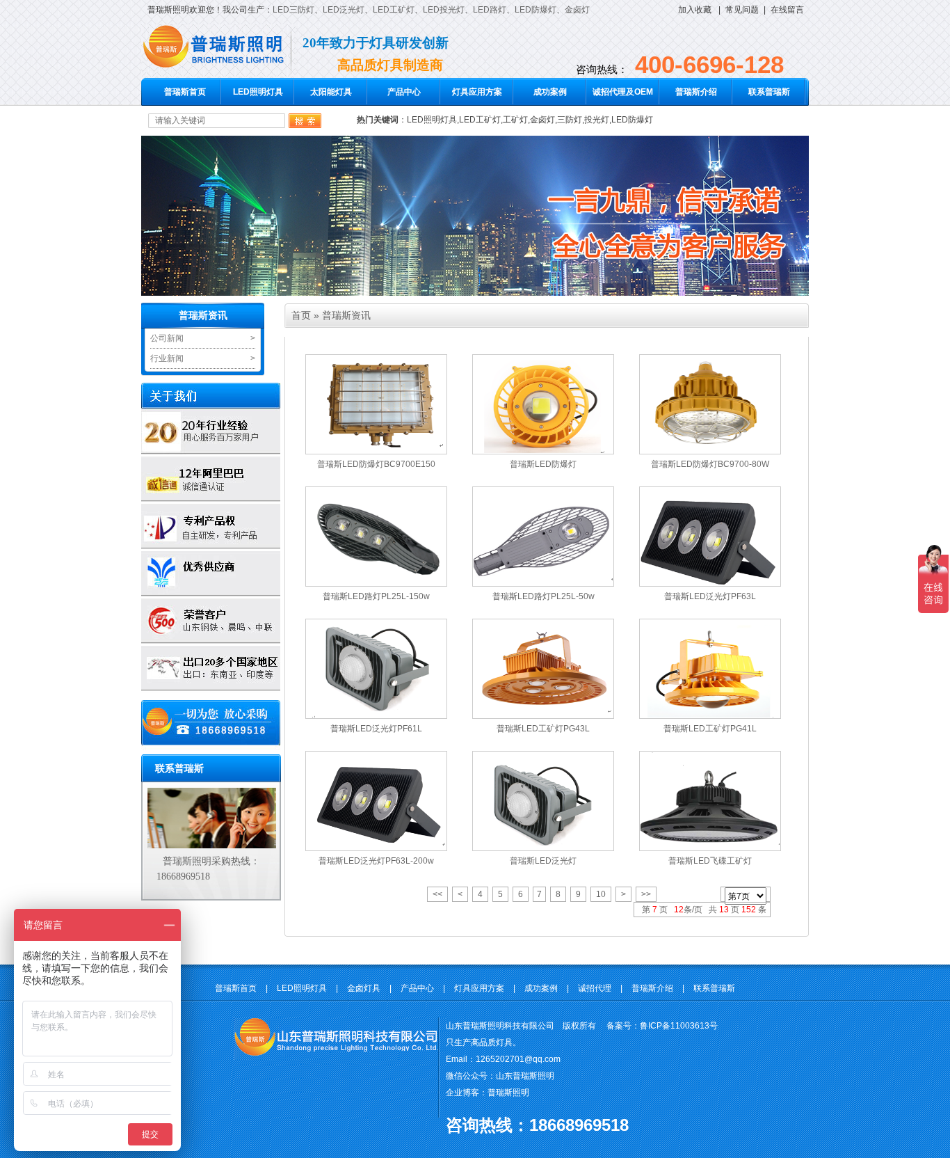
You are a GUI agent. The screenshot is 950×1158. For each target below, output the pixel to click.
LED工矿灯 (393, 10)
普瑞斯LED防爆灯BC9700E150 (376, 464)
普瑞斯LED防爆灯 (543, 464)
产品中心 (404, 92)
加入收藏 (694, 10)
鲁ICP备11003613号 (679, 1026)
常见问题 (742, 10)
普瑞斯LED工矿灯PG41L (710, 728)
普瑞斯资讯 (203, 315)
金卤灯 (577, 10)
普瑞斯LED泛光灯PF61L (376, 728)
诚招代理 (594, 988)
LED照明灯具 (258, 92)
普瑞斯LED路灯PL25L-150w (376, 596)
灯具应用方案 (477, 92)
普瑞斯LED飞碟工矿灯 (710, 861)
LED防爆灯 (535, 10)
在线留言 (787, 10)
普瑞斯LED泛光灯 (543, 861)
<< (437, 894)
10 (601, 894)
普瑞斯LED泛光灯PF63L (710, 596)
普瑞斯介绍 (696, 92)
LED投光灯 (444, 10)
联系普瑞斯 (769, 92)
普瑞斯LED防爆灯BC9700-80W (710, 464)
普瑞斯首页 (185, 92)
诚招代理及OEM (623, 92)
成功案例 (550, 92)
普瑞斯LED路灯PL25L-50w (543, 596)
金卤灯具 (363, 988)
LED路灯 (489, 10)
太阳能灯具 (331, 92)
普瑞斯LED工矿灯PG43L (543, 728)
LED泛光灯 (343, 10)
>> (646, 894)
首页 (301, 315)
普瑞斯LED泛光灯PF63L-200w (376, 861)
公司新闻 (167, 338)
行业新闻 (167, 358)
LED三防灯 (293, 10)
